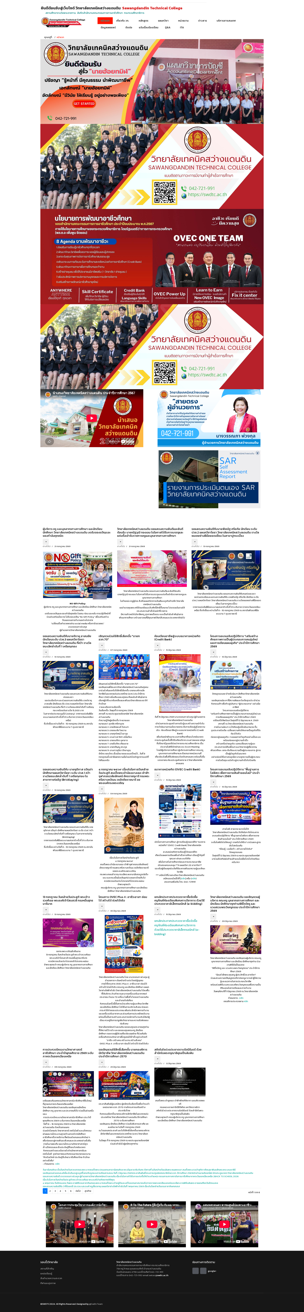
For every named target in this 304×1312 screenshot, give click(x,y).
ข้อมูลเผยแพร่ (108, 27)
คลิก (183, 878)
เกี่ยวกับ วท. (122, 20)
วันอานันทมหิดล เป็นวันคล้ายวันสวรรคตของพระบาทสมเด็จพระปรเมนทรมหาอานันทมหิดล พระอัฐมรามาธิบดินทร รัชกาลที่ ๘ (98, 1169)
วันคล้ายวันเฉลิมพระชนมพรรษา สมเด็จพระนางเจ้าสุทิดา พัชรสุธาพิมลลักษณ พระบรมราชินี (194, 1169)
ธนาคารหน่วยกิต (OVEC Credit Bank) (177, 769)
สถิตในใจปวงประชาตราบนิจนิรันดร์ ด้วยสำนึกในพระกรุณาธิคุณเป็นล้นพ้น (178, 1051)
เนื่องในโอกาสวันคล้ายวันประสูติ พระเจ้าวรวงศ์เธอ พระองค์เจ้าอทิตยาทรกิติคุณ (79, 1179)
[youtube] (203, 1271)
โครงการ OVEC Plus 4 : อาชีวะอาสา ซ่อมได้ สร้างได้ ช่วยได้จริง (123, 899)
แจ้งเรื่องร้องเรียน (148, 27)
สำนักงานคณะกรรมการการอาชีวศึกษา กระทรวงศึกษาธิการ (143, 1265)
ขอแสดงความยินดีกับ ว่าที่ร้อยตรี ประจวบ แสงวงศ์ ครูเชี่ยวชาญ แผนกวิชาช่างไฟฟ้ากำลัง (83, 1186)
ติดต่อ (128, 27)
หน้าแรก (105, 20)
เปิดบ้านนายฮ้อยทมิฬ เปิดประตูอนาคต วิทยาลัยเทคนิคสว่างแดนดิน (223, 1173)
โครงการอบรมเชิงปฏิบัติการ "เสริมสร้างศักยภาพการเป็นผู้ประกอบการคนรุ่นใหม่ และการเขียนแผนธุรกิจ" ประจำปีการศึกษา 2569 (235, 641)
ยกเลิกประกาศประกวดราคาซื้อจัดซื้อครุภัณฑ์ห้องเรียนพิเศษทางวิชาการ (175, 923)
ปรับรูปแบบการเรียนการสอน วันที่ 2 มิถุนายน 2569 (109, 1173)
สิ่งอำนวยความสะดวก (51, 1278)
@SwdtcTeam (96, 1304)
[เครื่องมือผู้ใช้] (46, 542)
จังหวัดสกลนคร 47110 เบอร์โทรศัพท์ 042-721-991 (139, 1272)
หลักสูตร (143, 20)
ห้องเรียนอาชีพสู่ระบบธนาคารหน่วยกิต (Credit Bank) (177, 638)
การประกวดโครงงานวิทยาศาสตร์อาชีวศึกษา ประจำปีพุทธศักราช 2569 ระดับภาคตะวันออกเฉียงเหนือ (68, 1052)
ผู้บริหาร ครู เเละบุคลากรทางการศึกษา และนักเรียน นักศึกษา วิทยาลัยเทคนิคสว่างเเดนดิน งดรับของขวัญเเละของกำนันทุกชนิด (77, 532)
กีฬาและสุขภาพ (48, 1283)
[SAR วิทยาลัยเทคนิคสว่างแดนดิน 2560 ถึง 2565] (209, 479)
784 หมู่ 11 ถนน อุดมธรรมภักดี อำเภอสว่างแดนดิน (138, 1268)
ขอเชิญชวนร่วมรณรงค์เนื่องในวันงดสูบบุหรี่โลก (64, 1173)
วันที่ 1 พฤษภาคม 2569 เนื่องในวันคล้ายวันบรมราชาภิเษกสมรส (152, 1186)
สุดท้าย (88, 1191)
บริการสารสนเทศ (226, 20)
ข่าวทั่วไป (47, 546)
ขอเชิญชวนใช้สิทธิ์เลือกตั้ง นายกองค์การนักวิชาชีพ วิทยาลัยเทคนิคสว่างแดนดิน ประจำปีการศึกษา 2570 (123, 1052)
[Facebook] (195, 1271)
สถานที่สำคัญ (47, 1268)
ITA (182, 27)
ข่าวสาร (202, 20)
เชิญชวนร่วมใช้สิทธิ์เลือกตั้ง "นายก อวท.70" (119, 638)
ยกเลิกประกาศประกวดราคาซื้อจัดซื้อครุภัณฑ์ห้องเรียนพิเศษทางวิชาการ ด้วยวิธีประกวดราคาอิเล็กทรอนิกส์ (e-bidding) (179, 900)
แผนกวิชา (163, 20)
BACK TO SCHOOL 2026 (227, 1176)
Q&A (167, 27)
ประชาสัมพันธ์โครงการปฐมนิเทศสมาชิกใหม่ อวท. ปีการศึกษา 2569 (163, 1173)
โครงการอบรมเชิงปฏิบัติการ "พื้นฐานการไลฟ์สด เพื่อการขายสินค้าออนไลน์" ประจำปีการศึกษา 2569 (235, 772)
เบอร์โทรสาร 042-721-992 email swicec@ (136, 1275)
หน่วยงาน (183, 20)
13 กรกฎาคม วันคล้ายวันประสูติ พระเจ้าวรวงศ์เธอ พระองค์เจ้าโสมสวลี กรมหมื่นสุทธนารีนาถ (68, 900)
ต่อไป (78, 1191)
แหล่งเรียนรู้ (46, 1273)
